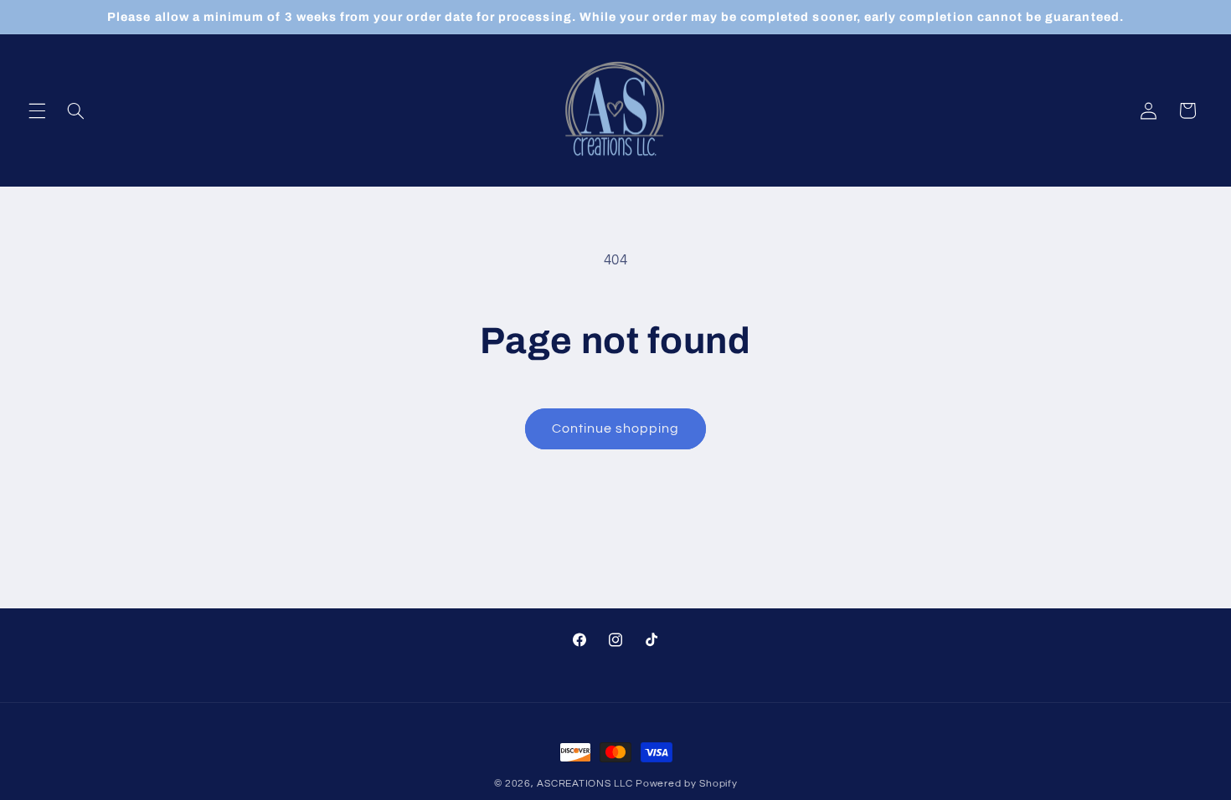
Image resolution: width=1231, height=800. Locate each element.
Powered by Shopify (686, 783)
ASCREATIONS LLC (584, 783)
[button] (37, 110)
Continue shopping (616, 428)
